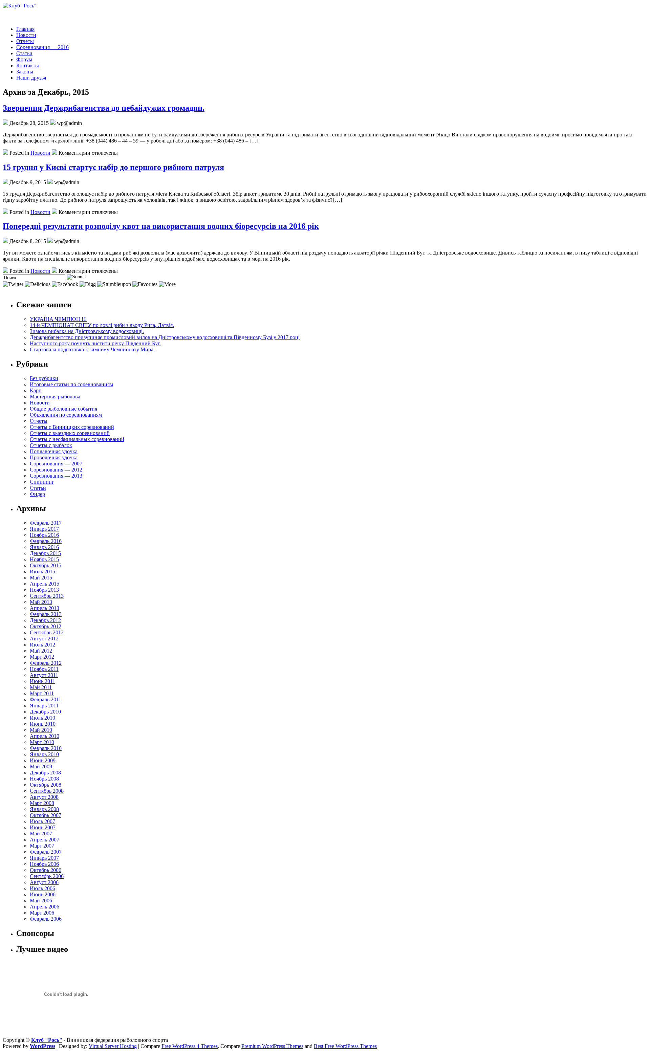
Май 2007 (41, 833)
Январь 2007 (44, 858)
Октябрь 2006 (45, 870)
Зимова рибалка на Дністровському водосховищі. (87, 331)
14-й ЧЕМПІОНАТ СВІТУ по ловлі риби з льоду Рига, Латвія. (102, 325)
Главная (25, 29)
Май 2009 (41, 766)
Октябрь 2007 (45, 815)
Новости (26, 35)
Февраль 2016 (46, 541)
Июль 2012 (42, 645)
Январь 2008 (44, 809)
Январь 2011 (44, 705)
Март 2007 (42, 846)
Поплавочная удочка (54, 451)
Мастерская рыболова (55, 396)
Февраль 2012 (46, 663)
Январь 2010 (44, 754)
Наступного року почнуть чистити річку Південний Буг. (95, 343)
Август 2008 (44, 797)
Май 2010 (41, 730)
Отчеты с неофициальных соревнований (77, 439)
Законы (24, 71)
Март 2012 (42, 657)
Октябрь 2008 (45, 785)
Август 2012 (44, 638)
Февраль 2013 (46, 614)
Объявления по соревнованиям (66, 415)
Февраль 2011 (45, 699)
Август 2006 (44, 882)
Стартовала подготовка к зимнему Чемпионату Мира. (92, 349)
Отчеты (25, 41)
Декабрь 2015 (45, 553)
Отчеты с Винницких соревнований (72, 427)
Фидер (37, 494)
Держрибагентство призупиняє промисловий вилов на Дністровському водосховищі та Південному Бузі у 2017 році (165, 337)
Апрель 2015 (44, 584)
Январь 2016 (44, 547)
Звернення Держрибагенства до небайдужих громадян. (103, 108)
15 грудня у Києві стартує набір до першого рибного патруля (113, 167)
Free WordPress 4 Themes (189, 1046)
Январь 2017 (44, 529)
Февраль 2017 (46, 523)
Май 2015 (41, 577)
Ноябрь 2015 (44, 559)
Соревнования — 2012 (56, 470)
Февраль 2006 (46, 919)
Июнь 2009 (43, 760)
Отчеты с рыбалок (51, 445)
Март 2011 (42, 693)
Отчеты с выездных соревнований (70, 433)
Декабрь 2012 (45, 620)
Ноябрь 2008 (44, 779)
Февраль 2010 (46, 748)
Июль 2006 (42, 888)
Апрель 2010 (44, 736)
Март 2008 (42, 803)
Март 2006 (42, 913)
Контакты (27, 65)
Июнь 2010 (43, 724)
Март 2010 (42, 742)
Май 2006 (41, 900)
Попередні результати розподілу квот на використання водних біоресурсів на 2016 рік (161, 226)
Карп (36, 390)
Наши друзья (31, 78)
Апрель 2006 (44, 906)
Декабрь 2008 (45, 772)
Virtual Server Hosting (113, 1046)
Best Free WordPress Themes (345, 1046)
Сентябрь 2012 (47, 632)
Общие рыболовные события (63, 409)
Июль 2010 (42, 718)
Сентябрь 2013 (47, 596)
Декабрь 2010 (45, 712)
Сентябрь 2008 (47, 791)
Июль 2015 (42, 571)
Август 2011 (44, 675)
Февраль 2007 (46, 852)
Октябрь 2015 (45, 565)
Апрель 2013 (44, 608)
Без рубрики (44, 378)
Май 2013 (41, 602)
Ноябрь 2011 (44, 669)
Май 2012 (41, 651)
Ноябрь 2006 (44, 864)
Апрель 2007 (44, 839)
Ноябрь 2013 (44, 590)
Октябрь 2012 (45, 626)
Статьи (24, 53)
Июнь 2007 (43, 827)
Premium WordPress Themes (272, 1046)
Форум (24, 59)
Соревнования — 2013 (56, 476)
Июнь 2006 (43, 894)
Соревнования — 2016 (42, 47)
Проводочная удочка (54, 457)
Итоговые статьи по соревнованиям (71, 384)
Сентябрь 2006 (47, 876)
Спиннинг (42, 482)
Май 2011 (41, 687)
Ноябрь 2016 (44, 535)
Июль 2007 (42, 821)
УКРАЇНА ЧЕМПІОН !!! (58, 319)
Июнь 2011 (42, 681)
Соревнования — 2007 (56, 463)
